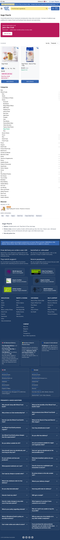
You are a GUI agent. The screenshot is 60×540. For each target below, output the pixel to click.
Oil (1, 172)
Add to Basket (10, 81)
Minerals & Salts (5, 154)
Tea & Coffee (4, 178)
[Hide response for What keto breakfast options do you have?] (57, 459)
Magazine (25, 329)
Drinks (2, 156)
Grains (3, 100)
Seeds (3, 96)
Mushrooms (3, 150)
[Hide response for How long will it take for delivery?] (57, 489)
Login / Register (55, 1)
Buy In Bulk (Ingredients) (29, 335)
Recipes (25, 331)
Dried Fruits (5, 139)
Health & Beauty (5, 197)
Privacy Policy (51, 312)
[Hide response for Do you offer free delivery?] (57, 435)
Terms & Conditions (52, 314)
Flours (3, 135)
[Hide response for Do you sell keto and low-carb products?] (27, 459)
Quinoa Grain (6, 111)
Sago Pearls (6, 129)
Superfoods (3, 166)
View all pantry (19, 316)
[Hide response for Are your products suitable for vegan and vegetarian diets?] (57, 443)
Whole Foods (4, 92)
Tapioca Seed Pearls (8, 127)
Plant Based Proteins (6, 174)
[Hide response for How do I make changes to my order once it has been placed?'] (27, 502)
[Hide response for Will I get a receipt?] (57, 495)
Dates (2, 318)
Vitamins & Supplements (7, 158)
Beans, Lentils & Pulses (7, 309)
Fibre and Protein (5, 189)
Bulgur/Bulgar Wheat (8, 105)
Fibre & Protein (34, 309)
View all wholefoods (6, 321)
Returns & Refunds (52, 303)
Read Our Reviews (52, 309)
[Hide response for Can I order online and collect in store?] (27, 524)
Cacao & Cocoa (20, 307)
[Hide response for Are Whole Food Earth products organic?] (27, 428)
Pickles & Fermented (6, 164)
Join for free (7, 33)
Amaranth (5, 101)
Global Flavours (4, 191)
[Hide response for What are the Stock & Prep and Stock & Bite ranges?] (57, 421)
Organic (3, 145)
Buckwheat (6, 103)
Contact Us (50, 305)
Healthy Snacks (4, 162)
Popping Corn (6, 109)
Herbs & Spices (4, 168)
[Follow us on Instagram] (29, 537)
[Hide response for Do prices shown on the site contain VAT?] (57, 474)
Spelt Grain (6, 115)
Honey (2, 170)
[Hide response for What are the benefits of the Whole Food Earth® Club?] (57, 405)
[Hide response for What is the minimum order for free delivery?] (27, 482)
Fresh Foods (5, 140)
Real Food (3, 193)
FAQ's (49, 307)
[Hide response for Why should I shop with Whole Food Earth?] (27, 405)
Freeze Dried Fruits (5, 148)
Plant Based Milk (20, 309)
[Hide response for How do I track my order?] (27, 495)
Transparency (26, 333)
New (2, 90)
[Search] (46, 8)
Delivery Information (53, 300)
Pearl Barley (6, 121)
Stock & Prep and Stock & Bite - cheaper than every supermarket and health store (29, 4)
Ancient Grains (5, 133)
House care (3, 195)
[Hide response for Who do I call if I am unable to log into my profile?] (57, 510)
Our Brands (3, 187)
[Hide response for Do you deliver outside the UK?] (27, 443)
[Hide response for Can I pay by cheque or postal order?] (27, 473)
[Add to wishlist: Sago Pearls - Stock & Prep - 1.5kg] (37, 48)
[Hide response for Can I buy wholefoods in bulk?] (57, 428)
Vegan (32, 307)
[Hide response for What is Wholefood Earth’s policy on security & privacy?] (27, 517)
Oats (4, 119)
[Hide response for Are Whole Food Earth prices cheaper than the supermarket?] (27, 436)
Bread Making (4, 181)
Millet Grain (6, 107)
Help (3, 1)
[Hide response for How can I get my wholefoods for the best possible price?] (57, 451)
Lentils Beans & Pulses (7, 98)
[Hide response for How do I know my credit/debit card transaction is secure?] (57, 466)
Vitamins (18, 314)
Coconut (3, 314)
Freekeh (5, 117)
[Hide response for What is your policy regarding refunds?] (27, 509)
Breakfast (3, 179)
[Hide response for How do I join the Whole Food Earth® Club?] (27, 421)
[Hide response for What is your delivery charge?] (57, 481)
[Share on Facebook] (23, 537)
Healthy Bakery (4, 183)
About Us (25, 326)
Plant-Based (34, 305)
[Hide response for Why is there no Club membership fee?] (27, 412)
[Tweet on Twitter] (26, 537)
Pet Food (3, 185)
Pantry (2, 160)
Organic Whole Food (36, 303)
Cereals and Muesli (5, 152)
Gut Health (33, 312)
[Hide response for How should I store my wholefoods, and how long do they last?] (27, 451)
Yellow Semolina (7, 125)
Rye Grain (5, 113)
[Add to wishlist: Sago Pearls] (17, 48)
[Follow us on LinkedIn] (32, 537)
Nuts (3, 94)
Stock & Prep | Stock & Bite (37, 300)
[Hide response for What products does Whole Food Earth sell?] (57, 413)
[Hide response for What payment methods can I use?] (27, 466)
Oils (17, 305)
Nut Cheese (3, 176)
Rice (4, 131)
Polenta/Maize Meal (8, 123)
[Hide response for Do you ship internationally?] (27, 489)
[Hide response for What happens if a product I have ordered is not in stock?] (57, 502)
